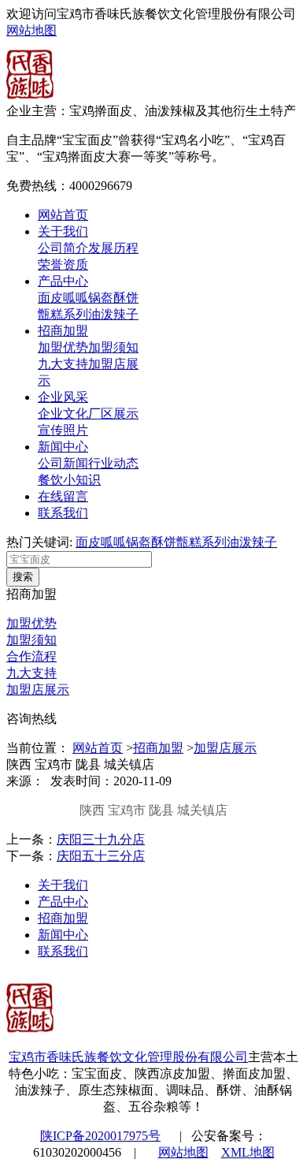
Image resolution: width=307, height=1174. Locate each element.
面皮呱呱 (63, 297)
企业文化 (63, 413)
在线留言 (63, 496)
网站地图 (31, 30)
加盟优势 (63, 347)
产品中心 (63, 281)
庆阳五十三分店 (101, 856)
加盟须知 (113, 347)
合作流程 (31, 656)
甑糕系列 (63, 314)
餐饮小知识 (69, 479)
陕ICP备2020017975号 (100, 1135)
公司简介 (63, 248)
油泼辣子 (113, 314)
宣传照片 (63, 430)
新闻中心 (63, 446)
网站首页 (63, 215)
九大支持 (63, 364)
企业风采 (63, 397)
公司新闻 (63, 463)
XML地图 (248, 1152)
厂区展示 (113, 413)
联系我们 (63, 513)
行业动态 (113, 463)
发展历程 (113, 248)
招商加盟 (63, 330)
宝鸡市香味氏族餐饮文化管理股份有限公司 (128, 1057)
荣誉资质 (63, 264)
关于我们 (63, 231)
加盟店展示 (37, 689)
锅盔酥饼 (113, 297)
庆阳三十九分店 (101, 839)
